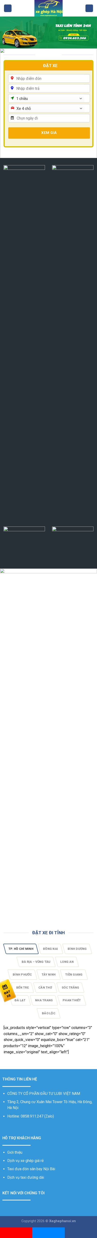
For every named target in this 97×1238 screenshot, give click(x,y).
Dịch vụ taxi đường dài (25, 1177)
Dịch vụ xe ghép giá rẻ (25, 1160)
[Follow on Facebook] (5, 1127)
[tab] (21, 949)
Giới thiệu (14, 1152)
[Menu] (8, 8)
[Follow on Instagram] (11, 1127)
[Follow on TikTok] (17, 1127)
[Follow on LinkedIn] (28, 1127)
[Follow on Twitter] (22, 1127)
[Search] (89, 8)
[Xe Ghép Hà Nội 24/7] (48, 8)
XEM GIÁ (49, 133)
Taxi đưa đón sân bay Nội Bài (31, 1169)
